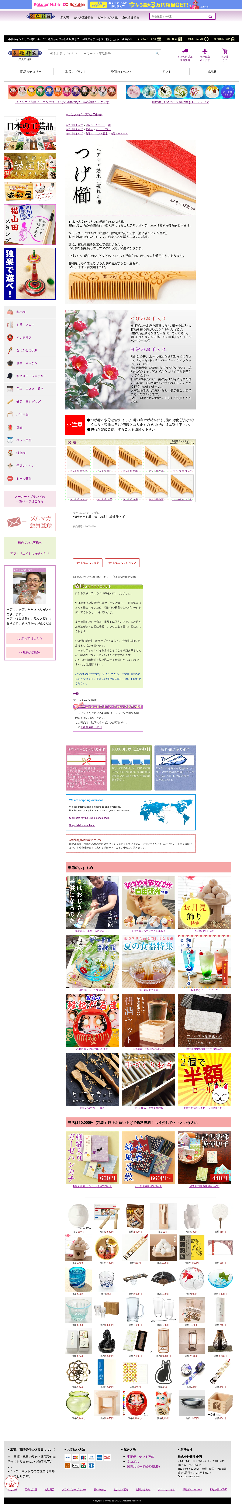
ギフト (166, 71)
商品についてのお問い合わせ (93, 576)
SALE (212, 71)
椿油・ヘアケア (119, 133)
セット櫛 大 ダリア (182, 470)
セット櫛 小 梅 (130, 499)
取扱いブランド (76, 71)
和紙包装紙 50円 (91, 727)
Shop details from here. (82, 825)
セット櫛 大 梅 (130, 470)
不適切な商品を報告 (126, 576)
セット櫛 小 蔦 (156, 499)
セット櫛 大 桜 (104, 470)
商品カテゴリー (30, 71)
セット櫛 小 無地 (78, 499)
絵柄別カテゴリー (95, 125)
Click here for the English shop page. (89, 818)
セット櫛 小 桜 (104, 499)
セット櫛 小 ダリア (182, 499)
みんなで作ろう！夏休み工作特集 (84, 114)
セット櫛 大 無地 (78, 470)
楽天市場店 (25, 59)
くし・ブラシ (103, 129)
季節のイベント (121, 71)
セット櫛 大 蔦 (156, 470)
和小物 (89, 129)
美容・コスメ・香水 (97, 133)
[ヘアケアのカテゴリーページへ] (130, 177)
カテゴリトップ (74, 125)
